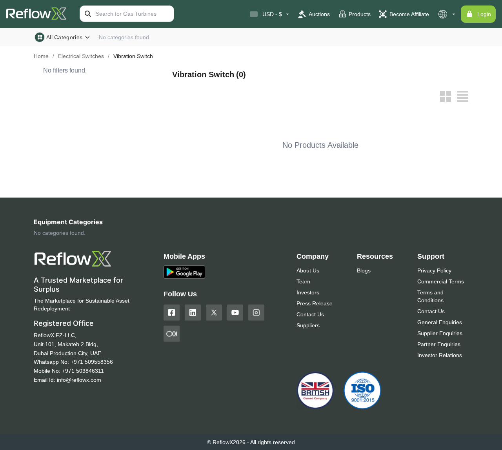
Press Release (314, 303)
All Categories (64, 37)
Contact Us (310, 314)
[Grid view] (445, 96)
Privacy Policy (434, 270)
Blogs (364, 270)
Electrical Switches (81, 56)
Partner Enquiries (438, 344)
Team (303, 281)
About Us (307, 270)
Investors (307, 292)
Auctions (319, 14)
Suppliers (308, 325)
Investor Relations (439, 355)
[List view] (462, 96)
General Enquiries (439, 322)
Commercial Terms (440, 281)
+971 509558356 (92, 362)
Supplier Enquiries (439, 333)
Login (484, 14)
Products (360, 14)
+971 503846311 (83, 371)
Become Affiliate (409, 14)
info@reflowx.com (79, 380)
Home (41, 56)
